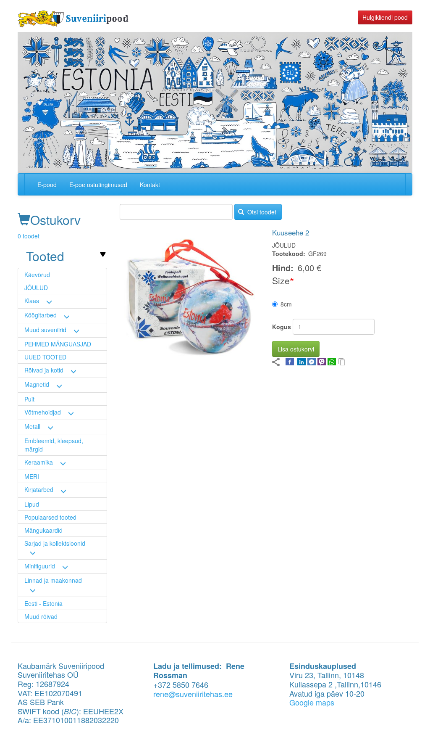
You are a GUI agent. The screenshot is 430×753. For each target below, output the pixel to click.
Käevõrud (37, 274)
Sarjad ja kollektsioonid (54, 543)
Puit (29, 399)
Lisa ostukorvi (296, 349)
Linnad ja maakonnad (53, 580)
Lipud (31, 504)
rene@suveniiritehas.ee (193, 693)
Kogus (281, 326)
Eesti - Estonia (43, 603)
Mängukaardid (43, 530)
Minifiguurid (39, 566)
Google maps (311, 702)
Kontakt (150, 184)
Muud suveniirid (45, 329)
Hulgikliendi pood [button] (385, 17)
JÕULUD (36, 287)
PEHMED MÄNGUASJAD (57, 344)
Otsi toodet (261, 212)
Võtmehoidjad (42, 412)
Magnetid (36, 384)
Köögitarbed (40, 315)
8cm (286, 304)
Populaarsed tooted (50, 517)
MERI (31, 476)
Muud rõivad (41, 616)
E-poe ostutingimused (98, 184)
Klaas (31, 300)
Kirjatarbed (38, 489)
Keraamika (38, 462)
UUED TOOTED (45, 357)
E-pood (47, 184)
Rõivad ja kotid (43, 370)
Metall (32, 426)
